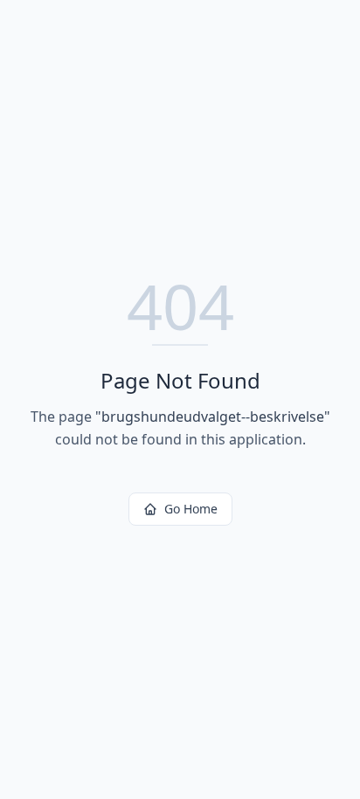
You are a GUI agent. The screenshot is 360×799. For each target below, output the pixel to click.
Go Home (191, 508)
